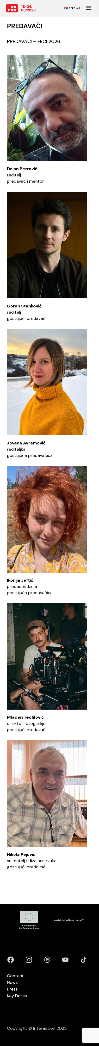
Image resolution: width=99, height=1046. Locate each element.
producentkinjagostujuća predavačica (30, 586)
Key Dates (17, 996)
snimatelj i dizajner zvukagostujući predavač (31, 861)
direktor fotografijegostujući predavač (26, 723)
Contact (15, 976)
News (12, 982)
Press (12, 989)
